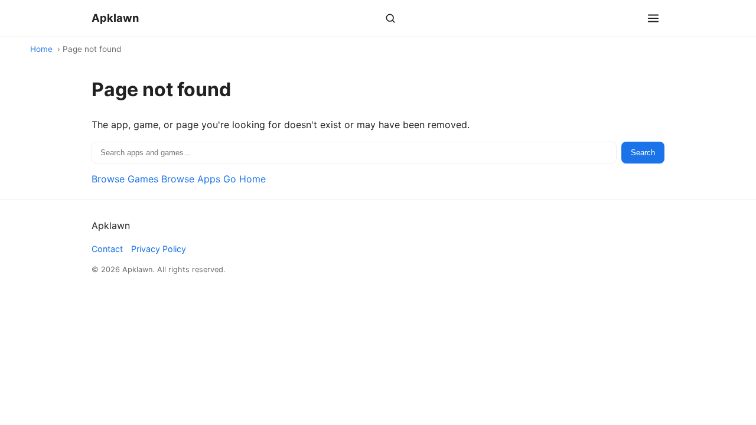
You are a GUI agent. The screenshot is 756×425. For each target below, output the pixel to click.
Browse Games (125, 179)
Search (643, 152)
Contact (107, 249)
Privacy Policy (158, 249)
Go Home (244, 179)
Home (41, 49)
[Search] (390, 18)
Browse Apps (190, 179)
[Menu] (653, 18)
